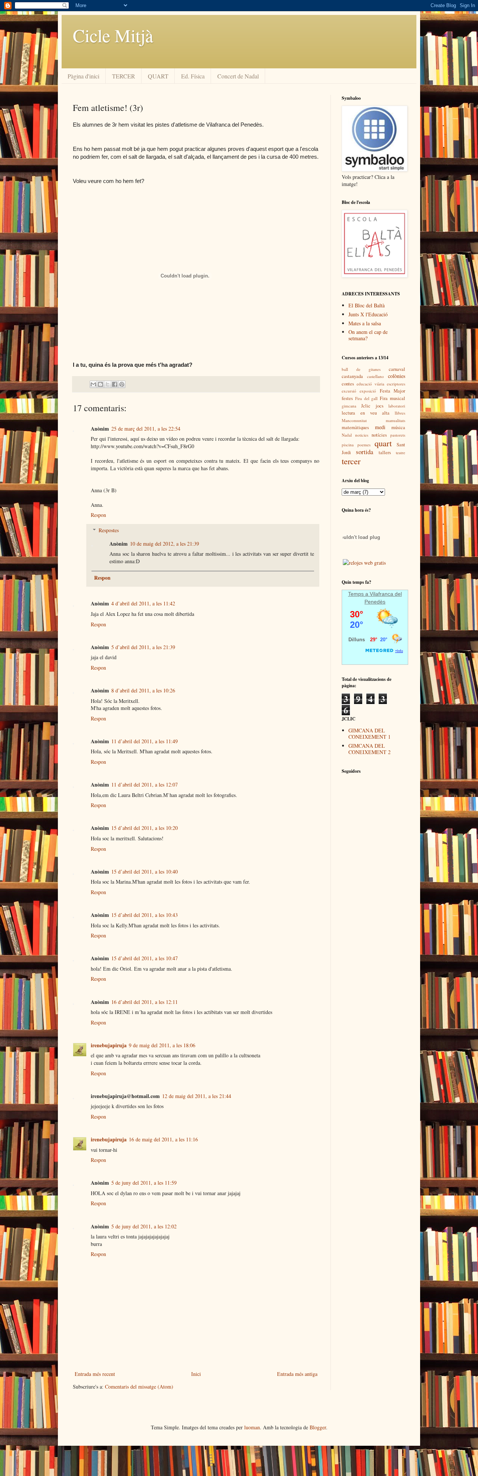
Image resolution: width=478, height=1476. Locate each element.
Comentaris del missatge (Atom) (139, 1386)
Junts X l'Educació (368, 314)
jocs (380, 406)
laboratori (396, 406)
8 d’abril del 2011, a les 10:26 (143, 690)
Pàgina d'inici (83, 76)
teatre (400, 452)
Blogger (318, 1427)
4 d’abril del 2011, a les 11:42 (143, 603)
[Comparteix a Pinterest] (121, 384)
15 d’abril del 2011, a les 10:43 (144, 914)
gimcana (349, 406)
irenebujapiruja (109, 1045)
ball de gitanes (361, 369)
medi (380, 427)
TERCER (123, 76)
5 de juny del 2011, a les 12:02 (144, 1226)
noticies (361, 435)
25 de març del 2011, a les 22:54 (145, 428)
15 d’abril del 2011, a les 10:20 (144, 827)
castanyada (352, 376)
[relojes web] (361, 554)
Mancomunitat (354, 420)
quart (383, 443)
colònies (396, 375)
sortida (364, 451)
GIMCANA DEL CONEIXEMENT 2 (369, 749)
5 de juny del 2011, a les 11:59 (144, 1182)
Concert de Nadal (238, 76)
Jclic (365, 406)
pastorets (397, 435)
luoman (252, 1427)
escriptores (396, 384)
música (398, 427)
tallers (385, 452)
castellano (375, 376)
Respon (98, 514)
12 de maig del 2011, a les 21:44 (196, 1096)
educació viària (370, 384)
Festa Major (392, 391)
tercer (351, 460)
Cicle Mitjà (113, 35)
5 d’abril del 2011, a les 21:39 (143, 647)
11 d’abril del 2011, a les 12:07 (144, 784)
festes (347, 398)
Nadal (347, 435)
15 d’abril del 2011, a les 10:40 (144, 871)
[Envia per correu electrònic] (93, 384)
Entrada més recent (95, 1373)
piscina (348, 444)
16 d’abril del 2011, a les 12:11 (144, 1001)
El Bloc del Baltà (366, 305)
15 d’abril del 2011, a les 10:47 (144, 958)
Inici (196, 1373)
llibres (400, 413)
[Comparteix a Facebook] (114, 384)
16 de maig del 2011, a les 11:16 (163, 1139)
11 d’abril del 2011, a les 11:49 (144, 741)
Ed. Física (193, 76)
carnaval (397, 369)
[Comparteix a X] (107, 384)
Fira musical (392, 398)
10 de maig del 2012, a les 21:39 (164, 543)
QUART (158, 76)
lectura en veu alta (365, 413)
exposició (368, 391)
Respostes (109, 530)
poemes (363, 444)
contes (348, 384)
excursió (349, 391)
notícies (379, 435)
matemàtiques (355, 427)
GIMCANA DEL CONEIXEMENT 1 (369, 733)
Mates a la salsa (364, 323)
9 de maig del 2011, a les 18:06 (162, 1045)
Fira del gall (366, 398)
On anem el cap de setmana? (368, 335)
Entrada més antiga (297, 1373)
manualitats (395, 420)
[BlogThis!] (100, 384)
